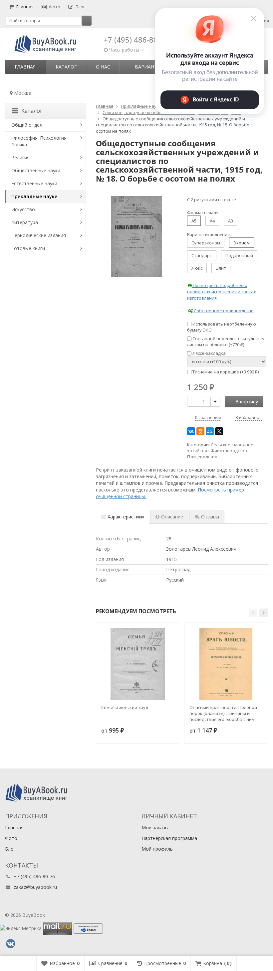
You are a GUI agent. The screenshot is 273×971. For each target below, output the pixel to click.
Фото (54, 7)
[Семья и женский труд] (137, 664)
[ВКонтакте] (191, 431)
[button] (253, 613)
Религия (20, 157)
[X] (219, 431)
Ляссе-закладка (208, 353)
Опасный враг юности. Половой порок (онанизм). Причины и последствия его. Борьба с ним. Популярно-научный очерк (223, 713)
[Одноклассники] (200, 431)
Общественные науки (35, 170)
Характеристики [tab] (126, 516)
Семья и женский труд (124, 707)
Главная (25, 7)
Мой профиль (157, 849)
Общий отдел (26, 125)
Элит (221, 268)
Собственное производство (223, 311)
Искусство (23, 209)
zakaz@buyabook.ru (35, 887)
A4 (212, 221)
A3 (230, 221)
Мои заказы (154, 827)
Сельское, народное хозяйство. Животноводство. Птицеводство (220, 451)
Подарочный (239, 255)
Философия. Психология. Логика (39, 141)
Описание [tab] (172, 516)
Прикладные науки (34, 196)
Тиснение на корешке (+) (225, 372)
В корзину (246, 401)
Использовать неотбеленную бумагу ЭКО (221, 327)
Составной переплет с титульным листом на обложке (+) (226, 342)
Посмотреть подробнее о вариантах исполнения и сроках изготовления (221, 291)
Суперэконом (205, 243)
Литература (24, 222)
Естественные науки (34, 183)
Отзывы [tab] (210, 516)
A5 (193, 221)
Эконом (241, 243)
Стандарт (201, 255)
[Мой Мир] (210, 431)
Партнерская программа (169, 838)
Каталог (66, 67)
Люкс (196, 268)
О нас (103, 67)
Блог (80, 7)
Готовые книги (28, 248)
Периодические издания (38, 235)
